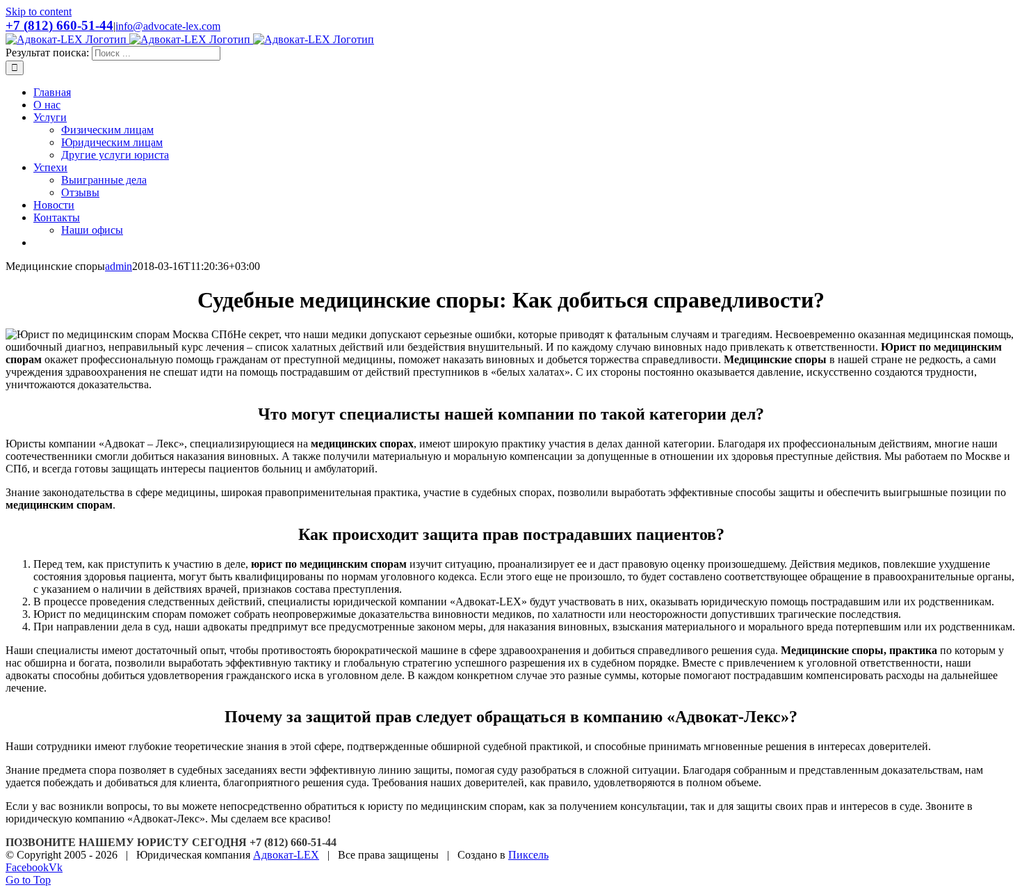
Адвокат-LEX (286, 855)
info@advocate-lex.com (167, 26)
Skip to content (39, 11)
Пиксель (528, 855)
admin (118, 266)
